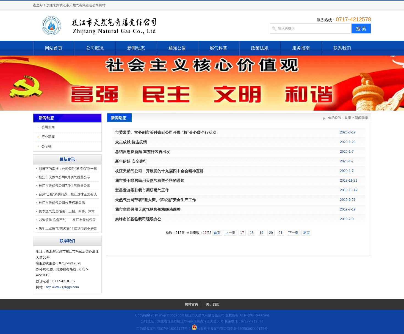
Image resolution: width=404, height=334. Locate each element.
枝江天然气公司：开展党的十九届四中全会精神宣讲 (159, 171)
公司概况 (95, 48)
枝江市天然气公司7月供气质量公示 (64, 186)
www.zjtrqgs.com (171, 315)
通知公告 (177, 48)
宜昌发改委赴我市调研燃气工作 (142, 190)
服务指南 (301, 48)
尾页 (306, 233)
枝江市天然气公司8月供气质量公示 (64, 177)
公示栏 (46, 146)
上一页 (230, 233)
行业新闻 (48, 137)
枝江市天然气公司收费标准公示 (62, 203)
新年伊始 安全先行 (131, 161)
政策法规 (260, 48)
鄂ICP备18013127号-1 (174, 329)
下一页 (293, 233)
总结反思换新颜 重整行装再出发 (142, 151)
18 (252, 233)
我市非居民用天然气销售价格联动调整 (148, 209)
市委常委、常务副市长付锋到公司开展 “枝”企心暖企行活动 (165, 132)
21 (281, 233)
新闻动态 (136, 48)
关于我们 (212, 304)
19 (261, 233)
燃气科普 (218, 48)
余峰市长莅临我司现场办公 (138, 219)
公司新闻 (48, 127)
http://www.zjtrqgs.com (62, 287)
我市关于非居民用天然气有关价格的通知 (149, 180)
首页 (348, 118)
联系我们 (342, 48)
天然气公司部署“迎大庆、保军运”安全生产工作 (155, 200)
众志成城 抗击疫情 (131, 142)
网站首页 (53, 48)
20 (271, 233)
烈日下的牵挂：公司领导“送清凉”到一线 (68, 169)
